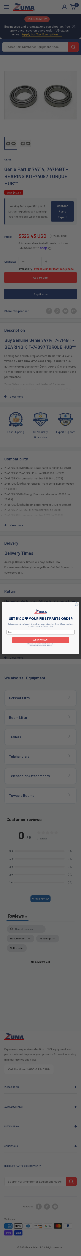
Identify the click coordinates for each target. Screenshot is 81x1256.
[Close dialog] (76, 604)
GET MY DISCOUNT (40, 640)
